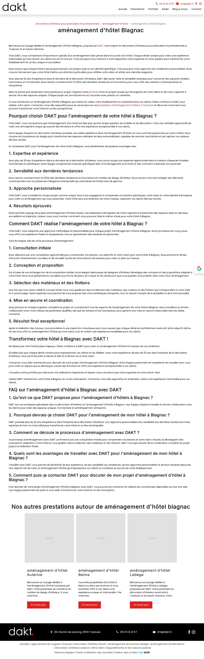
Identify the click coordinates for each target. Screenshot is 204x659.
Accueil (122, 9)
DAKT (100, 45)
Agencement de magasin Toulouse (51, 644)
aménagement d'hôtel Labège (150, 572)
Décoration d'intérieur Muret (90, 644)
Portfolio (153, 9)
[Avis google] (199, 268)
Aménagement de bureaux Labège (128, 644)
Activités (24, 644)
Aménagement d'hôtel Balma (167, 644)
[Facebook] (196, 4)
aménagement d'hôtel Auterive (47, 572)
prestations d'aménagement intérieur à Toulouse (125, 105)
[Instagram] (200, 4)
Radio (165, 9)
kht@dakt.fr (187, 3)
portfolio (93, 92)
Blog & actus (180, 9)
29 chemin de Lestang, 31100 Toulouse (77, 632)
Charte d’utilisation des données (94, 652)
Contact (196, 9)
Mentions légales (64, 652)
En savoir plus (38, 604)
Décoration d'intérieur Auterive (72, 647)
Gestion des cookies (126, 652)
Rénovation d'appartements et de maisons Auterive (121, 647)
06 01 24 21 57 (128, 632)
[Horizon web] (140, 652)
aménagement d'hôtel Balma (98, 572)
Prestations (137, 9)
